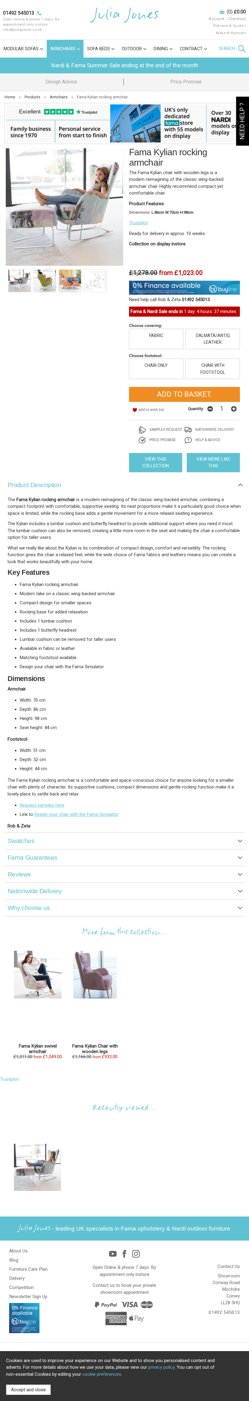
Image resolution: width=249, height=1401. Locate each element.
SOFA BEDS (98, 48)
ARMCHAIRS (62, 48)
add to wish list (151, 410)
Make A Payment (231, 33)
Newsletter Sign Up (28, 1296)
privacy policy (161, 1367)
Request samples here (42, 805)
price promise (162, 440)
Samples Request (165, 429)
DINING (161, 48)
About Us (18, 1251)
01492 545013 (224, 1312)
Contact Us (228, 1266)
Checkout (237, 18)
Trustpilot (138, 223)
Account (217, 18)
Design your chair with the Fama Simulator (76, 814)
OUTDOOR (132, 48)
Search (228, 48)
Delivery (17, 1278)
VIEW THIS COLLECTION (155, 462)
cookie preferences (101, 1374)
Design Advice (61, 82)
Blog (13, 1260)
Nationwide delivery (214, 429)
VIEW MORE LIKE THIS (213, 462)
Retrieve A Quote (228, 25)
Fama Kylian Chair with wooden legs (95, 1048)
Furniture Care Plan (28, 1269)
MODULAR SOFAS (21, 48)
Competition (21, 1287)
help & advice (207, 440)
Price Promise (186, 82)
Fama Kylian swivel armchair (38, 1048)
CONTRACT (191, 48)
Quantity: (196, 408)
